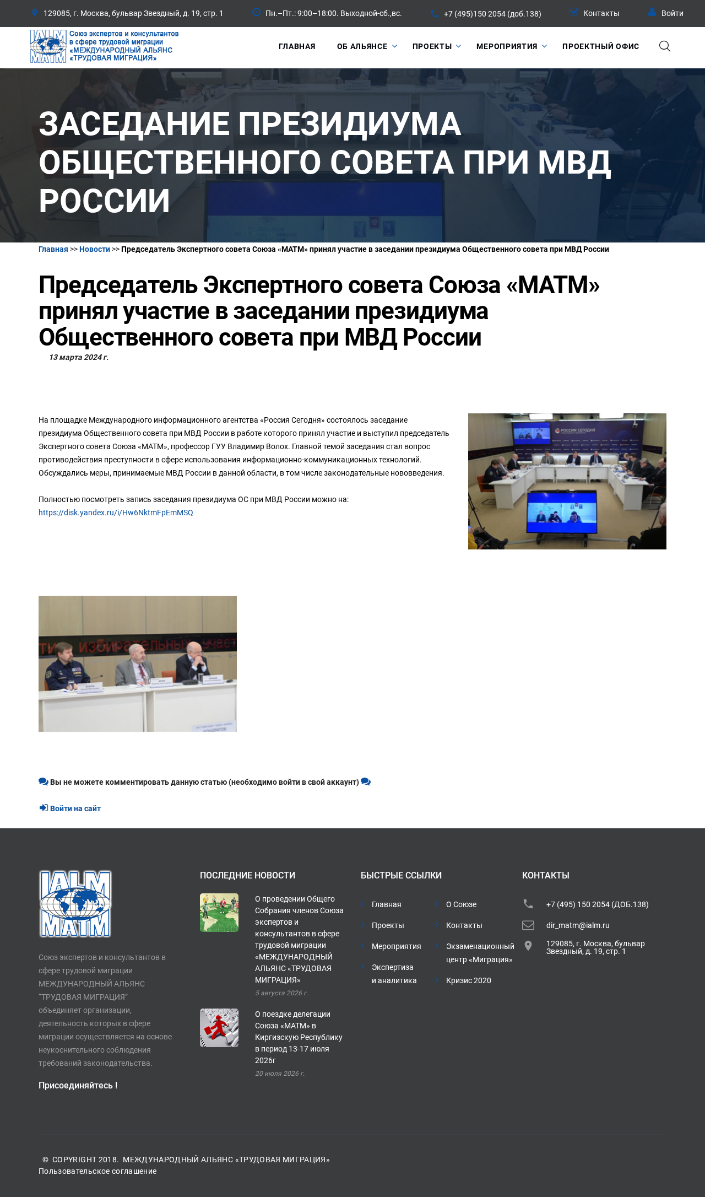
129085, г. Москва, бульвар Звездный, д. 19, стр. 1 (595, 947)
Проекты (432, 46)
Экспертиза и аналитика (394, 974)
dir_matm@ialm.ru (578, 925)
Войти (672, 13)
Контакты (601, 13)
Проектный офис (600, 46)
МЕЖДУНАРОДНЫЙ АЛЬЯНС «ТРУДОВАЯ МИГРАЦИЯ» (226, 1159)
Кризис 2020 (468, 980)
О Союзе (461, 904)
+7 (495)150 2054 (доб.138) (492, 14)
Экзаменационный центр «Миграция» (480, 953)
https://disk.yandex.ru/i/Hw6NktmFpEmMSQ (116, 512)
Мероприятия (507, 46)
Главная (297, 46)
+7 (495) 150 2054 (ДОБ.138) (597, 904)
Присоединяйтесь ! (78, 1085)
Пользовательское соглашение (97, 1171)
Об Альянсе (362, 46)
